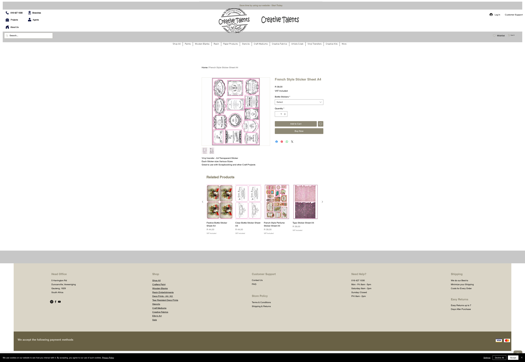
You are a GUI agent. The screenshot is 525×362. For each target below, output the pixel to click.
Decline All (499, 357)
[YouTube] (59, 301)
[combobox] (299, 102)
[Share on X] (292, 141)
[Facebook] (55, 301)
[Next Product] (322, 201)
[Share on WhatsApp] (287, 141)
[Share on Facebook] (276, 141)
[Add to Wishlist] (320, 124)
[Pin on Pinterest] (281, 141)
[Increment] (285, 114)
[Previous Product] (202, 201)
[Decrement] (277, 114)
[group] (262, 209)
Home (205, 67)
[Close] (521, 357)
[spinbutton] (281, 114)
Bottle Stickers (282, 96)
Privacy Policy (108, 357)
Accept (513, 357)
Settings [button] (486, 357)
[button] (512, 35)
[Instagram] (51, 301)
